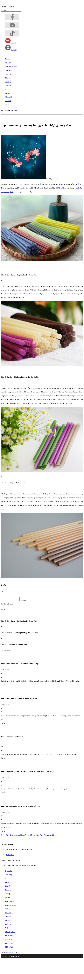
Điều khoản (4, 952)
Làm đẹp (8, 78)
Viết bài (13, 43)
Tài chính (8, 101)
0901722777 (10, 855)
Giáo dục (8, 63)
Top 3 (7, 835)
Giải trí (7, 897)
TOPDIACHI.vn (61, 188)
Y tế (6, 928)
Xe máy (7, 93)
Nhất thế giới (9, 947)
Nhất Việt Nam (10, 932)
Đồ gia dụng (9, 935)
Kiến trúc (8, 924)
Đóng (15, 110)
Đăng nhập (14, 50)
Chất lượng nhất (15, 835)
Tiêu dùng (8, 70)
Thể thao (8, 85)
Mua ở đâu (36, 835)
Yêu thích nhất (9, 916)
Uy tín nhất (28, 835)
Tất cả (7, 104)
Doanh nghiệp (9, 943)
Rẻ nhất (22, 835)
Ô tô (6, 89)
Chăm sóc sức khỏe (11, 66)
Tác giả (16, 952)
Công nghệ (8, 97)
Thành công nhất (49, 835)
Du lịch (7, 59)
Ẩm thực (8, 82)
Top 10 (3, 835)
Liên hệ (10, 952)
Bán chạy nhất (9, 901)
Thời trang (8, 74)
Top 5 (41, 835)
